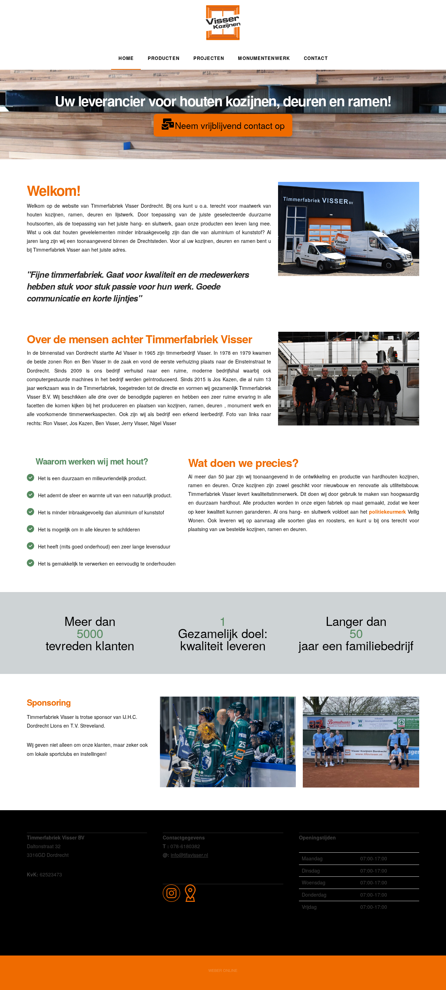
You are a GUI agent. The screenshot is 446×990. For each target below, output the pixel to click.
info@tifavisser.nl (189, 854)
